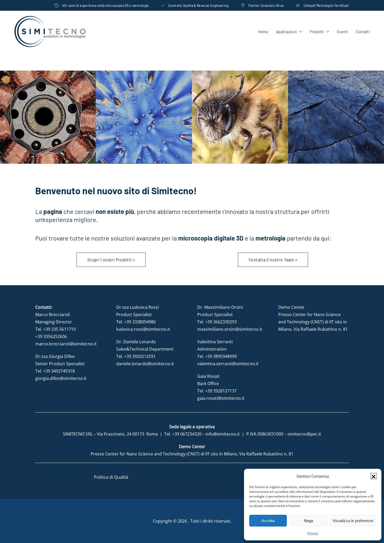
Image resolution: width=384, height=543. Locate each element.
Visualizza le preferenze (353, 520)
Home (263, 31)
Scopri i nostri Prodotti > (111, 259)
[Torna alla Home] (50, 31)
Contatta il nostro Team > (273, 259)
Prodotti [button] (317, 31)
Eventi (342, 31)
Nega (308, 520)
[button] (373, 476)
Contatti (363, 31)
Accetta (268, 520)
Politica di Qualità (111, 477)
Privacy (312, 533)
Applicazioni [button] (286, 31)
